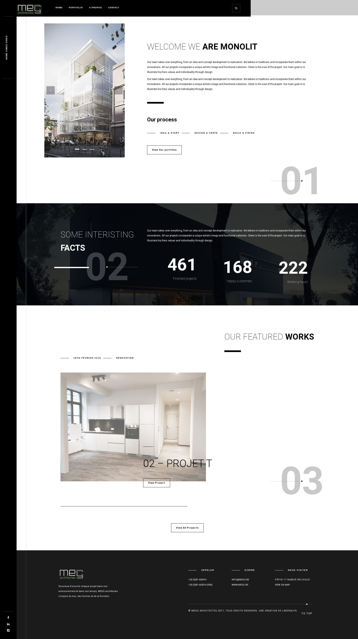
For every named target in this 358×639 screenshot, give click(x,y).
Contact (113, 7)
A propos (95, 7)
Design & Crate (206, 133)
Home (59, 7)
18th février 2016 (87, 358)
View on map (282, 584)
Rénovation (125, 358)
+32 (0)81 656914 (197, 579)
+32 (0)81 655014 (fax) (200, 584)
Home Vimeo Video (6, 48)
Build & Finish (244, 133)
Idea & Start (169, 133)
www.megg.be (240, 584)
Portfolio (76, 7)
